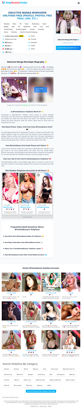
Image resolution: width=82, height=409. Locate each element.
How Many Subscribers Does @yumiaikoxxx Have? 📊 (24, 242)
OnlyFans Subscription (14, 36)
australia (41, 29)
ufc (20, 24)
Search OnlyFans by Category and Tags (41, 391)
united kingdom (21, 29)
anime (6, 32)
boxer (27, 24)
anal (47, 26)
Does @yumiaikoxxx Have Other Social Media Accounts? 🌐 (26, 255)
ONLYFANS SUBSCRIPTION (69, 48)
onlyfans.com (26, 105)
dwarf (44, 24)
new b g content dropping (28, 32)
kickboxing (35, 24)
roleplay (6, 24)
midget (6, 26)
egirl (13, 26)
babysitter (27, 26)
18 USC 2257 (43, 406)
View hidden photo (39, 90)
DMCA (50, 406)
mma (14, 24)
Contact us (34, 406)
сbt (19, 26)
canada (32, 29)
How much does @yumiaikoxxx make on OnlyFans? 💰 (24, 236)
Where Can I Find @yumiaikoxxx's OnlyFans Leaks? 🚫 (24, 249)
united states (8, 29)
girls (35, 26)
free (41, 26)
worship (14, 32)
